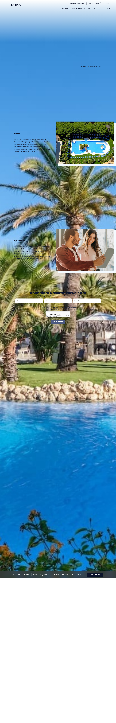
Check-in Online (93, 4)
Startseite (84, 66)
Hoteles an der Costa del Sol (61, 17)
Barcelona (82, 16)
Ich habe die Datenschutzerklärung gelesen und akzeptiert (59, 307)
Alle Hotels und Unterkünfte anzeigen (81, 12)
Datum (35, 574)
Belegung (56, 574)
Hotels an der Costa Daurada (31, 17)
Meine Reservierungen (76, 4)
